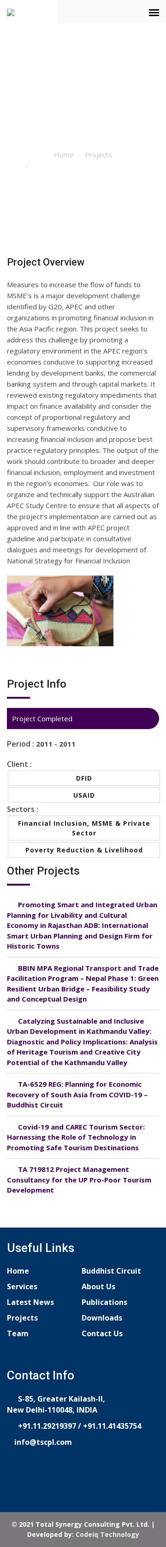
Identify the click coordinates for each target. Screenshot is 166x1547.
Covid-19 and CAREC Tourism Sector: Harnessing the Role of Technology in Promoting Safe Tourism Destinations (76, 1137)
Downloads (102, 1318)
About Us (98, 1286)
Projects (98, 154)
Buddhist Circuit (111, 1271)
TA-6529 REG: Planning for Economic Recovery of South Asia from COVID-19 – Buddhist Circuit (77, 1094)
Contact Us (102, 1333)
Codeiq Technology (107, 1534)
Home (64, 154)
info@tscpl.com (42, 1442)
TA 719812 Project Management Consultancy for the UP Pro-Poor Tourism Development (79, 1179)
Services (22, 1286)
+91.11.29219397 (46, 1426)
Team (18, 1333)
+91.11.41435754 (112, 1426)
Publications (104, 1302)
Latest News (30, 1302)
